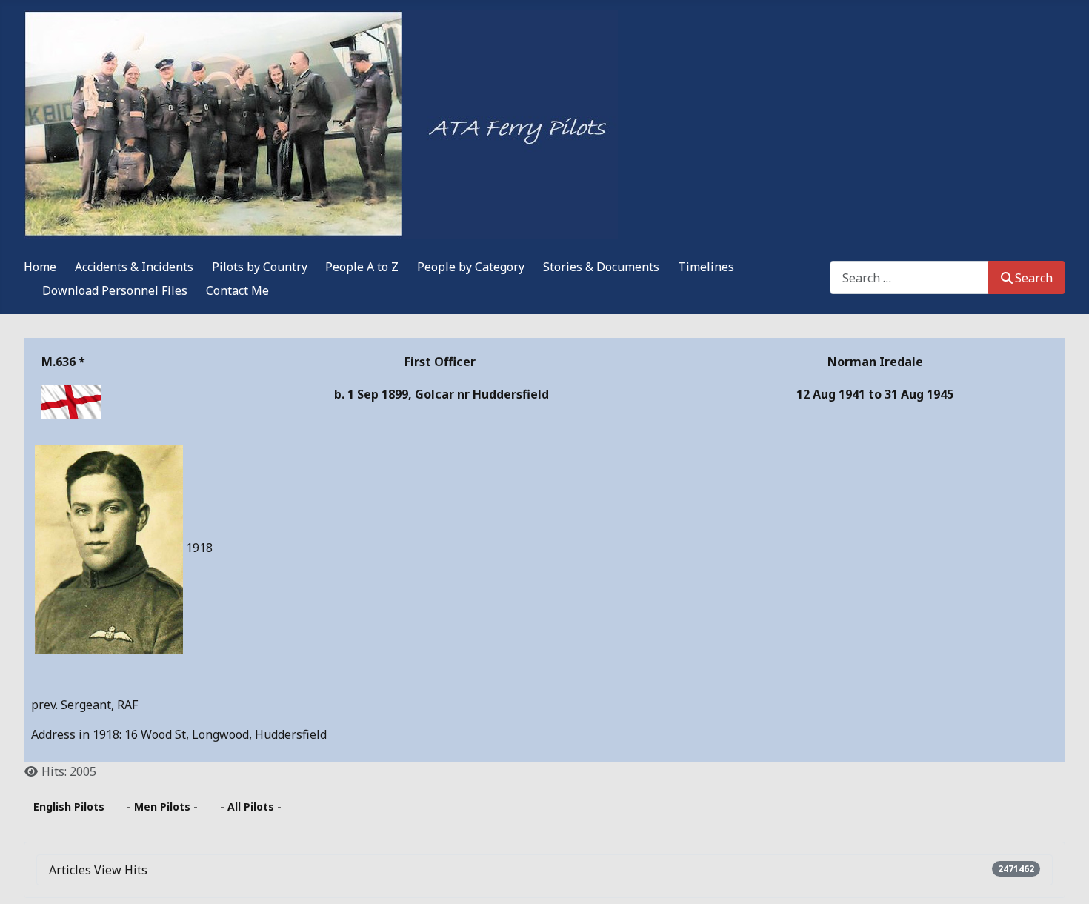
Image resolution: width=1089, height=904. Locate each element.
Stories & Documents (601, 267)
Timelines (706, 267)
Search (1034, 278)
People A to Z (362, 267)
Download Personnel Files (114, 290)
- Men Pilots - (162, 807)
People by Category (470, 267)
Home (40, 267)
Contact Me (237, 290)
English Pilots (68, 807)
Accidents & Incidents (134, 267)
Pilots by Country (259, 267)
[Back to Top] (1063, 876)
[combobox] (909, 277)
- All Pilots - (251, 807)
